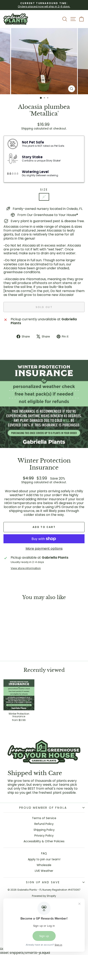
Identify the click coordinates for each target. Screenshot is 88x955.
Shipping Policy (44, 830)
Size (44, 189)
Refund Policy (44, 824)
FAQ (44, 853)
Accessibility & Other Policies (44, 841)
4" (44, 196)
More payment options (44, 548)
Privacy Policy (44, 835)
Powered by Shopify (44, 896)
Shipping (27, 129)
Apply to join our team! (44, 859)
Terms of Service (44, 818)
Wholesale (44, 865)
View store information (26, 568)
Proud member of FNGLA (43, 808)
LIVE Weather (44, 871)
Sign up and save (43, 882)
